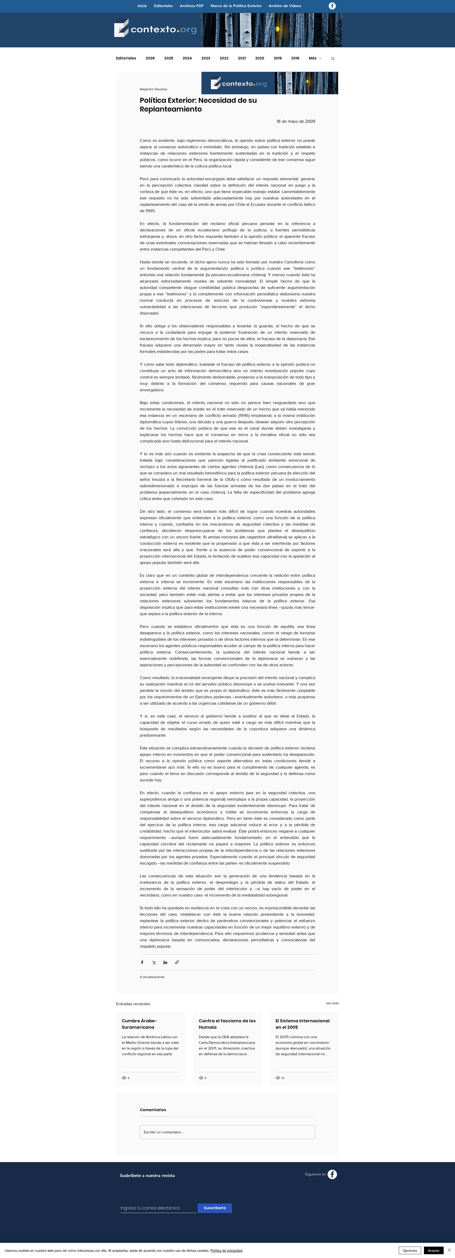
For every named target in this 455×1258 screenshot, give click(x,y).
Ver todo (332, 1003)
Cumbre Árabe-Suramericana (139, 1024)
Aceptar (434, 1250)
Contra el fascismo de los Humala (227, 1024)
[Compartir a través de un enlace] (177, 962)
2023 (205, 58)
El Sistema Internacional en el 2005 (303, 1024)
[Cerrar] (449, 1250)
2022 (224, 58)
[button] (333, 58)
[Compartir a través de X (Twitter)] (153, 962)
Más (313, 58)
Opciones (410, 1250)
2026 (150, 58)
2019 (278, 58)
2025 (168, 58)
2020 (259, 58)
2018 (295, 58)
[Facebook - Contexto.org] (332, 5)
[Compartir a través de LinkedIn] (165, 962)
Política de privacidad (226, 1250)
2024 (187, 58)
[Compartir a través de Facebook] (142, 962)
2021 (242, 58)
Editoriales (126, 58)
